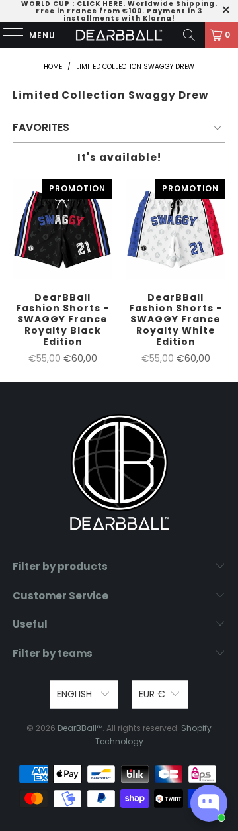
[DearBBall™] (119, 35)
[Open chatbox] (208, 803)
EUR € (152, 694)
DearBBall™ (80, 728)
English (76, 694)
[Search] (189, 35)
